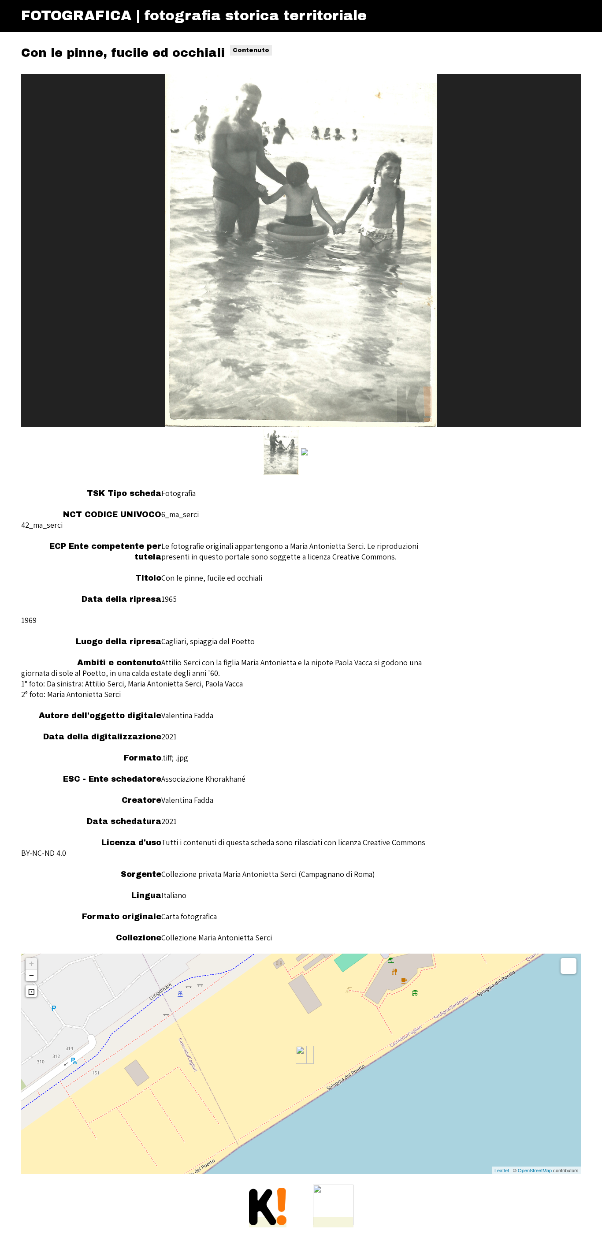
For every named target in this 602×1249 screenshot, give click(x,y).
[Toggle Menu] (572, 16)
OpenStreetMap (535, 1170)
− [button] (31, 975)
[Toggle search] (555, 16)
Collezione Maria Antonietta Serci (216, 937)
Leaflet (501, 1170)
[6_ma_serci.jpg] (301, 250)
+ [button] (31, 963)
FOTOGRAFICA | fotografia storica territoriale (194, 15)
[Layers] (568, 966)
